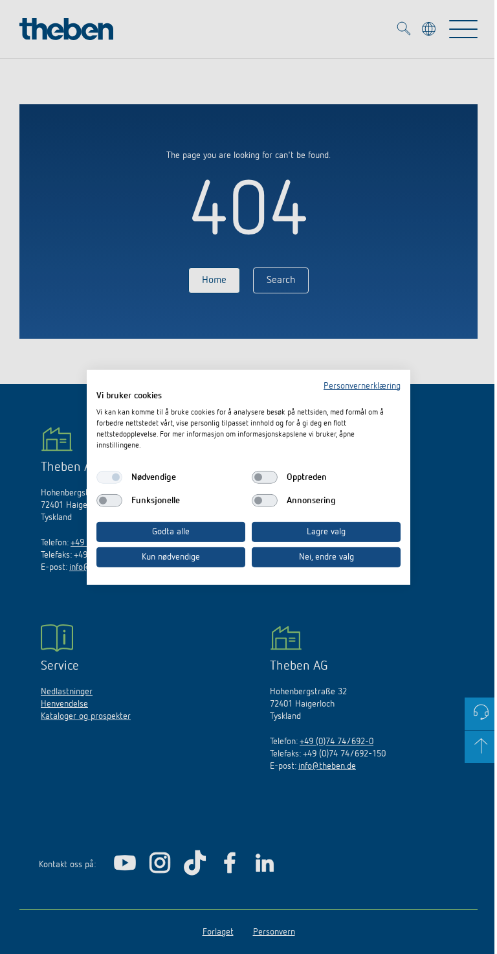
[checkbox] (109, 477)
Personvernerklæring (362, 385)
